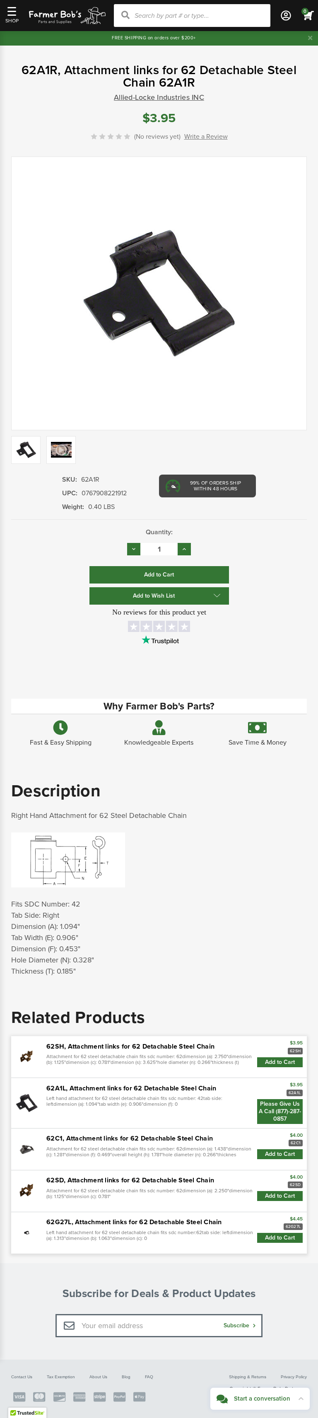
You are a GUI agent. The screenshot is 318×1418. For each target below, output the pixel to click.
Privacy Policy (294, 1377)
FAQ (149, 1377)
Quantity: (159, 532)
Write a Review (206, 137)
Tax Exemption (61, 1377)
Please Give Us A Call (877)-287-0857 (280, 1111)
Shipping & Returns (247, 1377)
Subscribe (237, 1325)
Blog (126, 1377)
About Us (98, 1377)
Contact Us (21, 1377)
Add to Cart (280, 1062)
